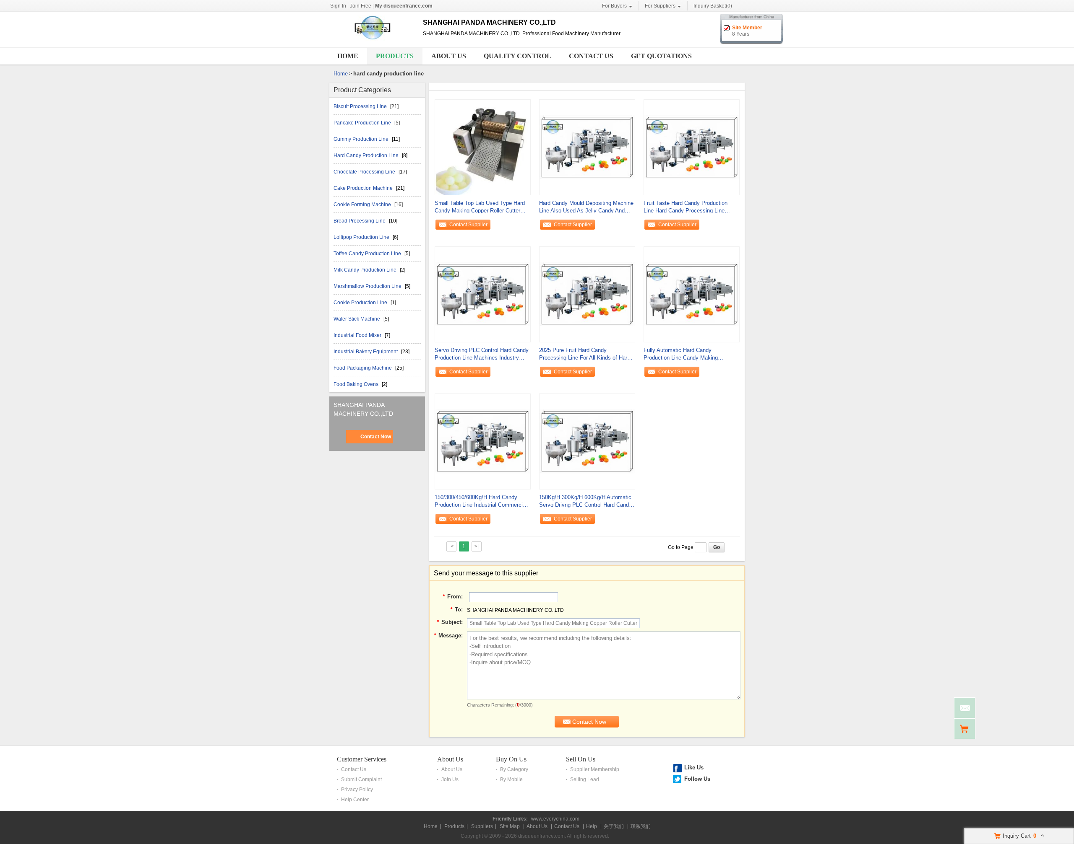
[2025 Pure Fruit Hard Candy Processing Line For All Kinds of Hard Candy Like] (587, 294)
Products (395, 56)
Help (591, 826)
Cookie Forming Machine (363, 204)
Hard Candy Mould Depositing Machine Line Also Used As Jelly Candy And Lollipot (586, 207)
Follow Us (697, 779)
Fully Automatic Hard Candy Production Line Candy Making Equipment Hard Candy (681, 354)
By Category (514, 769)
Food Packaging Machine (363, 368)
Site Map (510, 826)
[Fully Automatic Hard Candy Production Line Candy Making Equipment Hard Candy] (691, 294)
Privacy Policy (357, 789)
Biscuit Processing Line (361, 106)
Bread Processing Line (360, 221)
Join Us (450, 779)
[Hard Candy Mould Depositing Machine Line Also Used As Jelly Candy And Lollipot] (587, 147)
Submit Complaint (361, 779)
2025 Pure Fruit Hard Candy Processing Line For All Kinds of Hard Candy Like (584, 354)
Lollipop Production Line (362, 237)
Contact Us (591, 56)
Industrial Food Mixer (358, 335)
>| (476, 546)
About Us (448, 56)
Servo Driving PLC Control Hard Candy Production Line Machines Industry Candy (482, 354)
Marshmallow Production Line (368, 286)
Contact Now (375, 437)
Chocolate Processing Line (365, 172)
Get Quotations (661, 56)
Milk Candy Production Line (366, 270)
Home (347, 56)
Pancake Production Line (363, 123)
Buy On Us (511, 759)
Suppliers (482, 826)
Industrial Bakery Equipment (366, 352)
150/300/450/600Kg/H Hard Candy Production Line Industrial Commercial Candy (481, 501)
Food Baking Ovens (357, 384)
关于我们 (614, 826)
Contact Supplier (468, 225)
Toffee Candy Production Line (368, 253)
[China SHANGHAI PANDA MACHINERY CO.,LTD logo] (373, 41)
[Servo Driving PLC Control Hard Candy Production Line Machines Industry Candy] (482, 294)
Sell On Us (580, 759)
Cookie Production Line (361, 302)
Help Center (355, 800)
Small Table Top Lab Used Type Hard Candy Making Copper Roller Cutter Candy (480, 207)
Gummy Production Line (362, 139)
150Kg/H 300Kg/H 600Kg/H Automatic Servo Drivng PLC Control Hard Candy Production (585, 501)
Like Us (694, 767)
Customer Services (361, 759)
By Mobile (511, 779)
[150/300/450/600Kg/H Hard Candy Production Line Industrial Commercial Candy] (482, 441)
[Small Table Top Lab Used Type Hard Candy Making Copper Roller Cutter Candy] (482, 147)
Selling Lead (584, 779)
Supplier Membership (594, 769)
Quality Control (517, 56)
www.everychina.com (555, 819)
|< (451, 546)
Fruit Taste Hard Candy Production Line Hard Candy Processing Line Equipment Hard (685, 207)
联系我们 (641, 826)
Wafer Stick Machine (357, 319)
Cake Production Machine (364, 188)
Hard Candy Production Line (367, 155)
